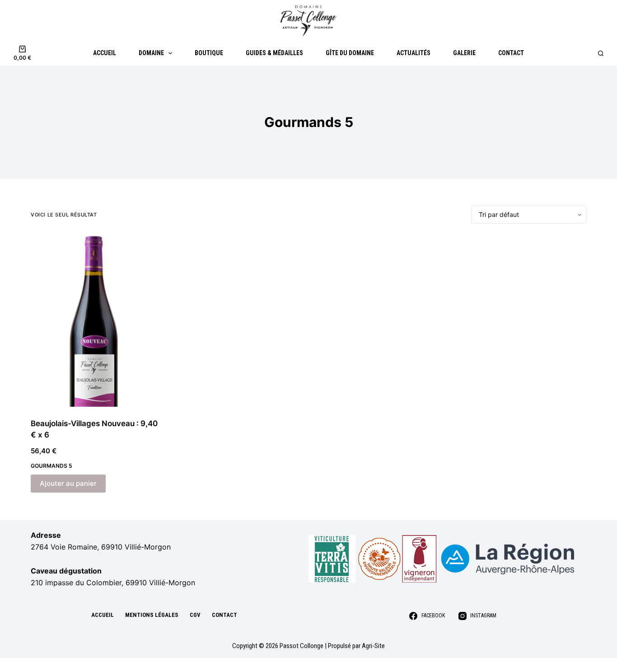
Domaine (151, 52)
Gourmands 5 (51, 465)
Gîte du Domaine (350, 52)
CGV (195, 614)
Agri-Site (373, 646)
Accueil (104, 52)
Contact (511, 52)
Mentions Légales (151, 614)
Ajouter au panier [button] (68, 483)
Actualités (413, 52)
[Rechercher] (600, 53)
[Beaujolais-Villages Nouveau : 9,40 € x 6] (95, 321)
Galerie (464, 52)
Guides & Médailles (274, 52)
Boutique (209, 52)
